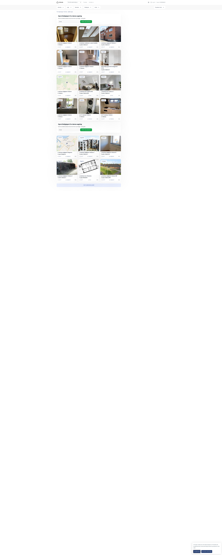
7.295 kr (103, 51)
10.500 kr (82, 137)
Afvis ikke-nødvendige (206, 551)
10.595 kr (82, 76)
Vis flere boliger (88, 185)
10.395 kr (104, 161)
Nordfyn (59, 7)
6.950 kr (60, 161)
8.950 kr (82, 161)
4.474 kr (82, 28)
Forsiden (85, 2)
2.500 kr (60, 76)
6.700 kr (82, 51)
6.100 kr (60, 28)
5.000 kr (60, 51)
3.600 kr (104, 76)
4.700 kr (60, 137)
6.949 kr (60, 100)
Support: (160, 2)
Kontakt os (91, 2)
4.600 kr (104, 28)
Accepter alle (197, 551)
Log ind (153, 2)
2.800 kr (82, 100)
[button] (58, 34)
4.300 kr (104, 137)
